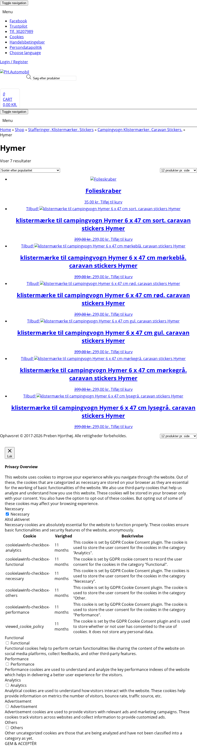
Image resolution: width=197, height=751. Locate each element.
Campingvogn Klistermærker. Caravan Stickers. (140, 129)
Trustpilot (18, 26)
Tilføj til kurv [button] (111, 202)
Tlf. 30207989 (21, 31)
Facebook (18, 21)
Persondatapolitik (26, 47)
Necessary (20, 514)
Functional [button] (14, 637)
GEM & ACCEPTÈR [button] (21, 743)
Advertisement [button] (18, 701)
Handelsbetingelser (27, 42)
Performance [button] (17, 659)
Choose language (25, 52)
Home (5, 129)
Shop (19, 129)
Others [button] (11, 722)
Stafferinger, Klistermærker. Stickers (61, 129)
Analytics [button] (13, 680)
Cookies (17, 36)
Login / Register (14, 61)
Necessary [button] (14, 508)
